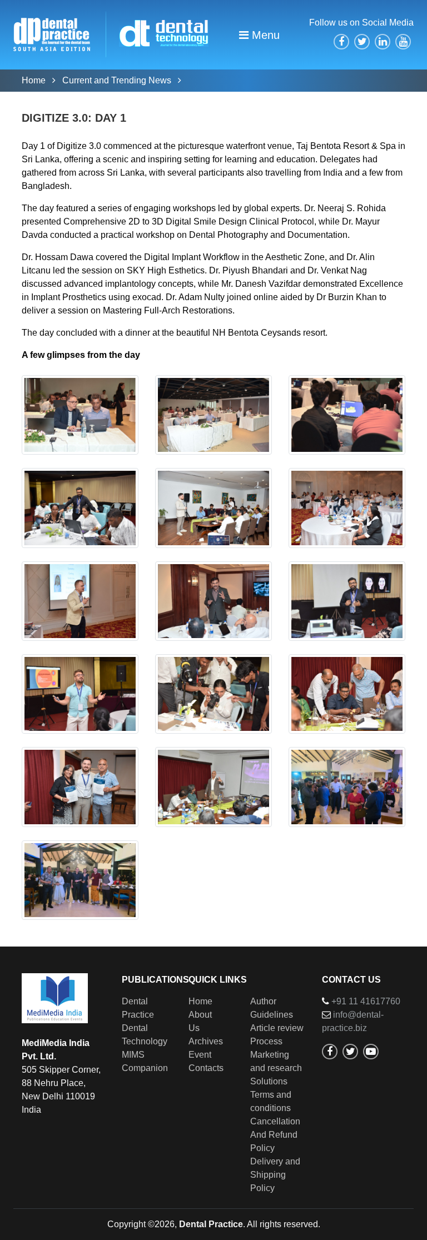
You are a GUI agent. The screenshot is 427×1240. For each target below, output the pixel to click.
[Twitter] (362, 41)
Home (35, 80)
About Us (200, 1021)
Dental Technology (144, 1034)
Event (199, 1054)
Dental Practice (138, 1008)
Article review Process (277, 1034)
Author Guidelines (271, 1008)
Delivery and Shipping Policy (275, 1175)
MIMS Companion (145, 1061)
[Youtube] (403, 41)
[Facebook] (341, 41)
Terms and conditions (270, 1101)
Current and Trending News (117, 80)
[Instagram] (350, 1051)
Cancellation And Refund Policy (275, 1135)
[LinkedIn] (382, 41)
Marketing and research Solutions (276, 1068)
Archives (205, 1041)
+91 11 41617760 (365, 1001)
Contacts (206, 1068)
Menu (264, 35)
